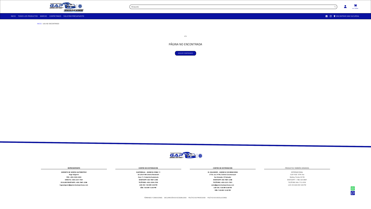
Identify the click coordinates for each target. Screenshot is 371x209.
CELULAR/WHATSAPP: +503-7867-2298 (74, 182)
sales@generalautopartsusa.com (222, 185)
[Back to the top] (353, 188)
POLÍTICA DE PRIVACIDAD (197, 198)
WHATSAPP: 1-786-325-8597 (297, 180)
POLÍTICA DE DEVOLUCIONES (217, 198)
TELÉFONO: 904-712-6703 (297, 182)
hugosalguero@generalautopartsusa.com (74, 185)
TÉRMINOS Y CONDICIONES (153, 198)
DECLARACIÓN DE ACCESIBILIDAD (175, 198)
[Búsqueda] (335, 7)
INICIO (39, 23)
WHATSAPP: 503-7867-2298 (148, 180)
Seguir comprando (185, 53)
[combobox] (233, 7)
